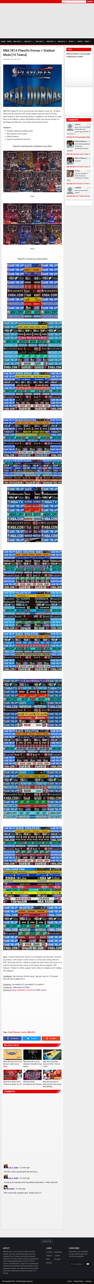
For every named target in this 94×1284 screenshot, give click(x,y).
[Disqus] (32, 1127)
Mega (14, 990)
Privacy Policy (78, 1281)
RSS (48, 1259)
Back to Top (47, 1241)
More (87, 41)
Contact (49, 1252)
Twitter (34, 1038)
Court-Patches (14, 1032)
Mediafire (21, 990)
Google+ (52, 1038)
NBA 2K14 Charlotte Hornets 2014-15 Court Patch (51, 1064)
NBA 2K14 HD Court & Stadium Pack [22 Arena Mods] (32, 1064)
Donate (49, 1263)
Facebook (14, 1038)
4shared (30, 990)
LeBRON (78, 188)
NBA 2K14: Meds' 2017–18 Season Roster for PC (12, 1083)
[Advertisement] (23, 20)
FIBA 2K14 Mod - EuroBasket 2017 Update (32, 1083)
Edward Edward (81, 141)
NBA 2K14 (31, 1032)
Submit (49, 1256)
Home (69, 1281)
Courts (23, 1032)
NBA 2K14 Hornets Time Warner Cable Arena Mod (12, 1064)
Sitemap (89, 1281)
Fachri (77, 171)
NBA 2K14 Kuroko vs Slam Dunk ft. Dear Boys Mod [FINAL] (52, 1084)
